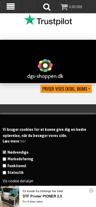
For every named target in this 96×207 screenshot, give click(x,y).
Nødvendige (18, 152)
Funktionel (16, 166)
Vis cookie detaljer (18, 181)
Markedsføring (20, 159)
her (23, 141)
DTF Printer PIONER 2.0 (42, 196)
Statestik (15, 172)
